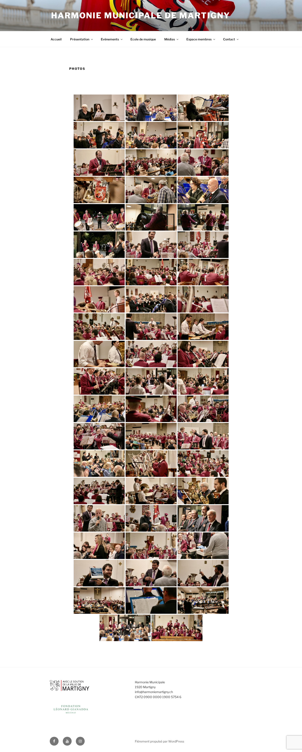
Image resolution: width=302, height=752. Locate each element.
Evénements (110, 39)
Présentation (79, 39)
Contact (229, 39)
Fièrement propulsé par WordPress (159, 741)
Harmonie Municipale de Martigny (140, 15)
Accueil (56, 39)
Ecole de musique (143, 39)
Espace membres (199, 39)
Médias (169, 39)
